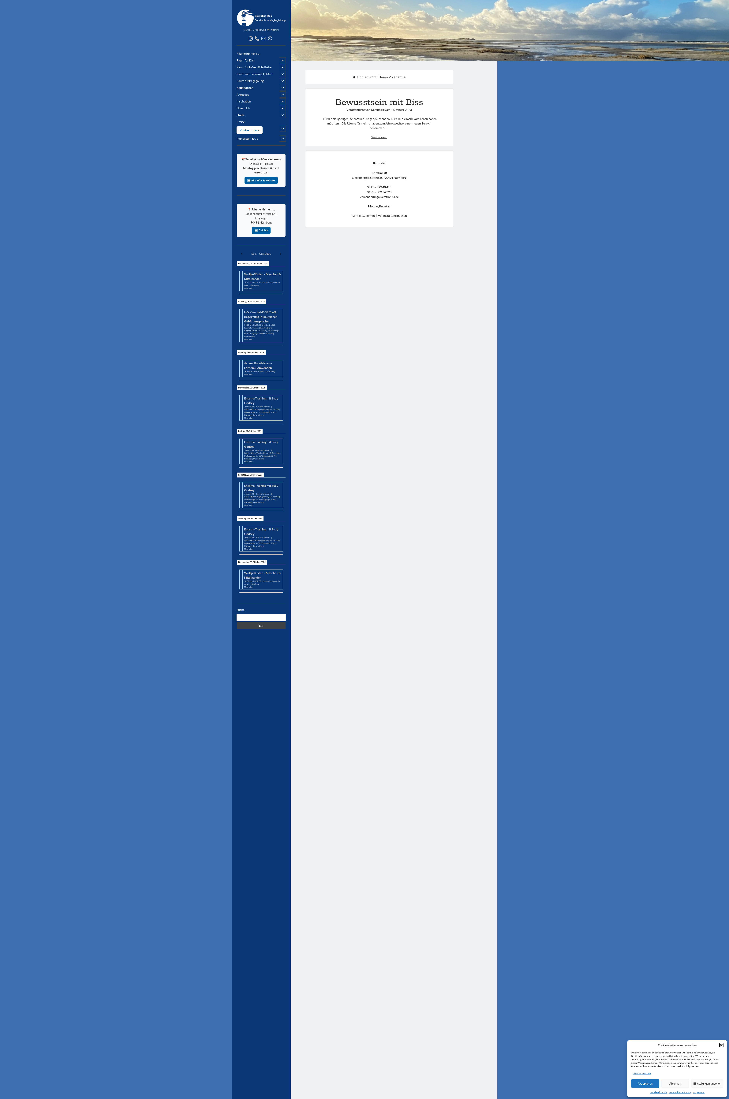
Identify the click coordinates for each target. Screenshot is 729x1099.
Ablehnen (675, 1083)
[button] (721, 1045)
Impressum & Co (247, 138)
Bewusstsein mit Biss (379, 102)
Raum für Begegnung (250, 81)
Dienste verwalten (642, 1073)
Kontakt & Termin (363, 215)
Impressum (699, 1092)
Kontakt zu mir (250, 130)
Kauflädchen (245, 87)
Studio (241, 115)
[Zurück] (241, 253)
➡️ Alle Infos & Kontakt (261, 180)
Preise (241, 122)
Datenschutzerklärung (680, 1092)
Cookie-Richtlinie (658, 1092)
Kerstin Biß (378, 109)
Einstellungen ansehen (707, 1083)
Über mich (243, 108)
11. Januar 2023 (401, 109)
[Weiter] (281, 253)
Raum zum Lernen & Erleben (255, 74)
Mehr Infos (248, 288)
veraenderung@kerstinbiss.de (379, 197)
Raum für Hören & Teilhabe (254, 67)
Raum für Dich (246, 60)
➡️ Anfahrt (261, 230)
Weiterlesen (379, 137)
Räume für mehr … (248, 53)
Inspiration (244, 101)
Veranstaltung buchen (392, 215)
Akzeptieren (645, 1083)
